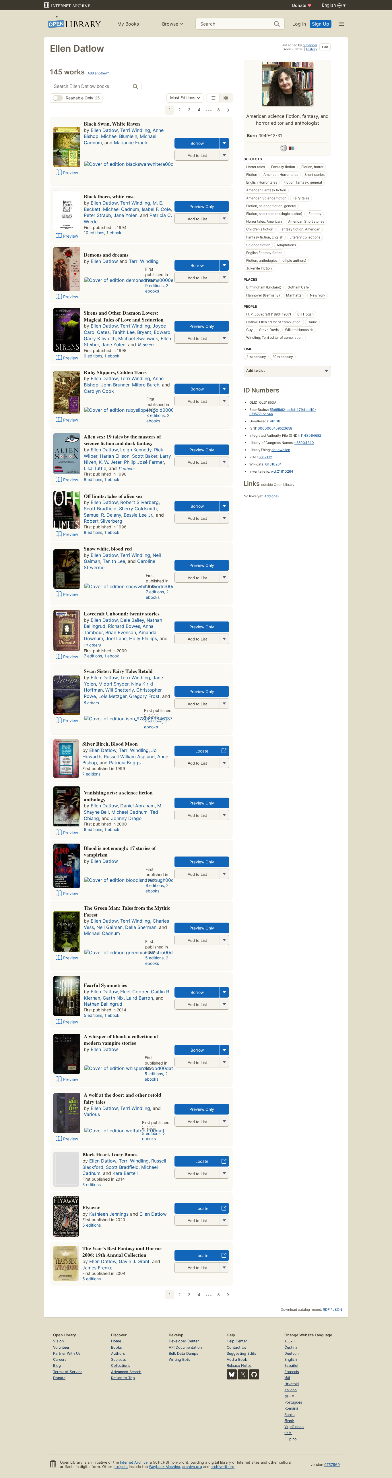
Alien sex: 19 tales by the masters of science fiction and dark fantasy (122, 440)
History (311, 49)
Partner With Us (67, 1353)
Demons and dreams (106, 254)
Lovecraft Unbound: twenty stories (122, 613)
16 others (145, 344)
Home (116, 1341)
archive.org (192, 1466)
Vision (58, 1341)
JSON (337, 1309)
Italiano (290, 1390)
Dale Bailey (132, 620)
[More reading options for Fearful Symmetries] (224, 1004)
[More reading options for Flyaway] (224, 1220)
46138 (275, 421)
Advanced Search (126, 1372)
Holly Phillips (143, 638)
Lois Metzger (112, 696)
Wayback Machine (164, 1466)
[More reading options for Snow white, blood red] (224, 577)
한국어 (290, 1396)
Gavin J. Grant (134, 1261)
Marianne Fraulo (131, 142)
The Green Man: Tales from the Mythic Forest (127, 911)
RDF (326, 1309)
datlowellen (280, 450)
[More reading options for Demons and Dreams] (224, 277)
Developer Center (184, 1341)
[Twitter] (243, 1374)
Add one (270, 496)
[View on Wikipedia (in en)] (283, 149)
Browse (170, 24)
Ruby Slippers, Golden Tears (115, 372)
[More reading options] (224, 143)
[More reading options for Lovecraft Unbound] (224, 639)
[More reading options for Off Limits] (224, 518)
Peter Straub (97, 215)
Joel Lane (116, 638)
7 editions (155, 591)
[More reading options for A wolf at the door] (224, 1121)
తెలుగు (289, 1421)
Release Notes (239, 1365)
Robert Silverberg (139, 502)
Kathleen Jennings (109, 1214)
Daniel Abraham (137, 806)
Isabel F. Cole (156, 209)
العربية (289, 1341)
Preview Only (201, 206)
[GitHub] (254, 1374)
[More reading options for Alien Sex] (224, 462)
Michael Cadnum (121, 209)
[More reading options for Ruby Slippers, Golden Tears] (224, 401)
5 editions (154, 957)
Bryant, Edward (153, 332)
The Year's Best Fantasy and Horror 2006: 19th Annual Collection (122, 1251)
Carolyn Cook (99, 391)
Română (291, 1408)
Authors (118, 1353)
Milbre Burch (145, 385)
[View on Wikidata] (291, 149)
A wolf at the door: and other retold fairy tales (122, 1098)
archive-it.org (222, 1466)
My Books (128, 24)
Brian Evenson (120, 632)
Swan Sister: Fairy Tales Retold (118, 671)
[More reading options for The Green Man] (224, 940)
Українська (294, 1427)
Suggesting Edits (241, 1353)
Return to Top (123, 1378)
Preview (70, 172)
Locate (201, 750)
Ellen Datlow (104, 130)
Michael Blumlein (119, 136)
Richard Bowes (124, 626)
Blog (57, 1365)
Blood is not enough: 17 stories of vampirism (120, 851)
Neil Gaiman (109, 927)
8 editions (155, 415)
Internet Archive (134, 1462)
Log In (299, 24)
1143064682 (310, 435)
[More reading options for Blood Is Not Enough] (224, 874)
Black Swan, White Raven (112, 123)
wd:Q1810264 (282, 471)
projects (120, 1466)
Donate (302, 5)
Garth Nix (113, 998)
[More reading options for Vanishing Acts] (224, 815)
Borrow (197, 143)
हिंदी (287, 1378)
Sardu (289, 1414)
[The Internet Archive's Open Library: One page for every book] (74, 23)
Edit (325, 47)
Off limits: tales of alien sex (113, 496)
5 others (91, 702)
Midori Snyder (113, 684)
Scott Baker (144, 456)
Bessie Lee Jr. (138, 515)
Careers (60, 1359)
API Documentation (185, 1347)
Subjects (118, 1359)
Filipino (290, 1439)
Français (291, 1372)
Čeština (290, 1347)
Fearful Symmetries (105, 985)
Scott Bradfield (100, 508)
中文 (288, 1433)
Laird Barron (139, 998)
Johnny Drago (126, 818)
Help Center (237, 1341)
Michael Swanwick (138, 338)
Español (291, 1365)
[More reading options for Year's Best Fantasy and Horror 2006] (224, 1267)
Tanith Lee (123, 332)
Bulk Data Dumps (183, 1353)
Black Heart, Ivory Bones (109, 1154)
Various (92, 1114)
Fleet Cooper (134, 991)
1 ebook (113, 232)
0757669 (332, 1464)
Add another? (98, 73)
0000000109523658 (275, 428)
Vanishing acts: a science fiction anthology (118, 796)
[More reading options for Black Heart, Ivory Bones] (224, 1173)
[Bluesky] (232, 1374)
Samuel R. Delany (102, 515)
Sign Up (320, 24)
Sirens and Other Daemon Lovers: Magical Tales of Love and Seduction (124, 316)
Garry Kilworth (100, 338)
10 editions (94, 232)
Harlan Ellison (114, 456)
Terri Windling (135, 130)
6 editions (93, 829)
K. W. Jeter (110, 462)
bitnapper (310, 45)
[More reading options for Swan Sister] (224, 703)
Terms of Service (67, 1372)
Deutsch (291, 1353)
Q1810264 (273, 464)
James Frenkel (98, 1268)
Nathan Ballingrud (103, 1004)
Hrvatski (291, 1384)
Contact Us (236, 1347)
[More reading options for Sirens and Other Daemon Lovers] (224, 338)
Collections (120, 1365)
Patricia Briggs (125, 762)
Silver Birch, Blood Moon (110, 743)
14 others (92, 645)
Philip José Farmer (144, 462)
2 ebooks (156, 288)
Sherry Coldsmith (138, 508)
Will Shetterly (119, 690)
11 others (126, 468)
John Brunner (115, 385)
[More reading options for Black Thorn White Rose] (224, 218)
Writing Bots (179, 1359)
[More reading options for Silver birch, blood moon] (224, 763)
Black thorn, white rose (109, 196)
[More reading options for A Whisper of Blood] (224, 1062)
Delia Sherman (140, 927)
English (290, 1359)
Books (116, 1347)
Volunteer (61, 1347)
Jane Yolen (125, 215)
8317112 (265, 457)
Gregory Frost (144, 696)
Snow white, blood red (108, 548)
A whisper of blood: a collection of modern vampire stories (121, 1039)
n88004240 (304, 442)
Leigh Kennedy (136, 450)
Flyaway (91, 1207)
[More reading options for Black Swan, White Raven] (224, 155)
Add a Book (237, 1359)
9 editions (154, 285)
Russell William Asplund (129, 756)
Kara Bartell (125, 1173)
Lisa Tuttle (95, 468)
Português (293, 1402)
